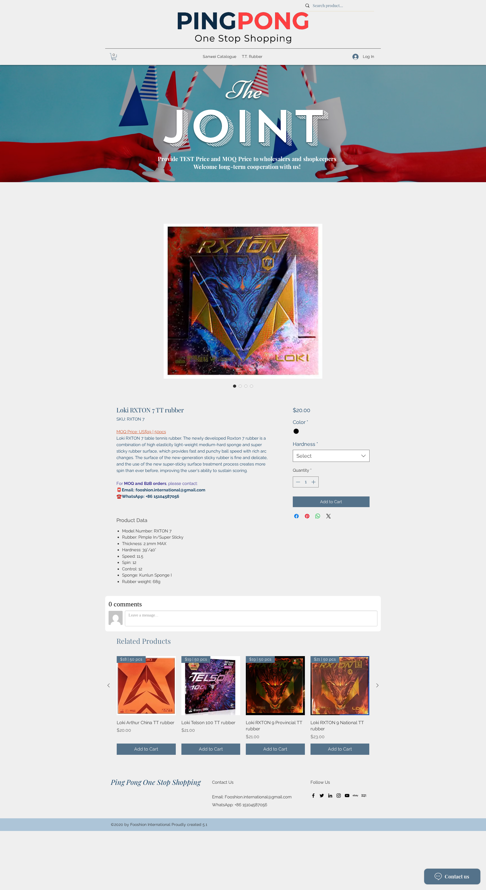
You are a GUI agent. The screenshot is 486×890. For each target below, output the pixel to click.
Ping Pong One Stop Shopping (156, 782)
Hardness (305, 444)
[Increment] (314, 482)
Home (122, 202)
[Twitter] (322, 795)
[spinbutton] (305, 482)
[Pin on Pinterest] (307, 516)
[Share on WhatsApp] (317, 516)
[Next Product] (377, 685)
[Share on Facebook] (296, 516)
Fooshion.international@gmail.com (258, 796)
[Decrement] (297, 482)
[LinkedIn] (330, 795)
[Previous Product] (108, 685)
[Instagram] (338, 795)
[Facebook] (313, 795)
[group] (243, 705)
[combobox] (331, 456)
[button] (114, 56)
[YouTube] (347, 795)
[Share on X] (328, 516)
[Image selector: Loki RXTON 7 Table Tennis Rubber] (234, 386)
